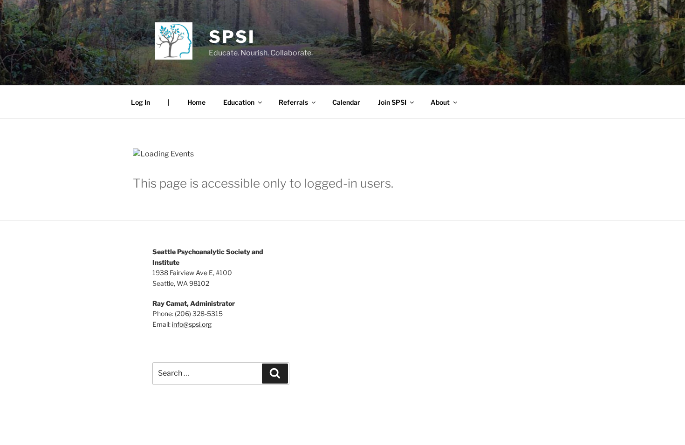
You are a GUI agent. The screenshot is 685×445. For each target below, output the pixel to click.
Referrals (293, 102)
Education (238, 102)
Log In (140, 102)
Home (196, 102)
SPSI (232, 37)
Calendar (346, 102)
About (440, 102)
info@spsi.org (192, 324)
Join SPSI (392, 102)
